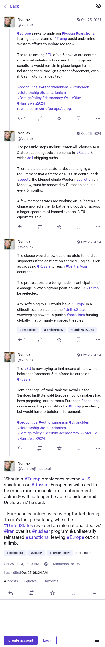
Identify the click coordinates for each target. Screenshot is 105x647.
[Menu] (96, 640)
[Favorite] (59, 118)
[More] (98, 118)
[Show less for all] (98, 6)
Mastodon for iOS (66, 564)
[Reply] (10, 593)
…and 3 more (82, 553)
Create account (20, 640)
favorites (50, 581)
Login (47, 640)
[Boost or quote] (39, 118)
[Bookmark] (79, 118)
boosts (11, 581)
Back (14, 6)
